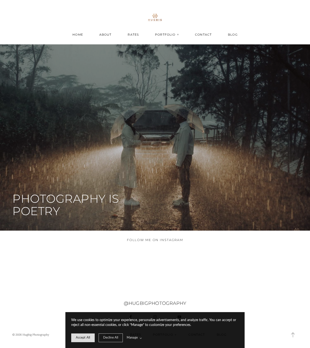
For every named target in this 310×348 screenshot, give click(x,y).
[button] (293, 335)
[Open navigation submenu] (178, 34)
